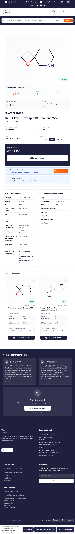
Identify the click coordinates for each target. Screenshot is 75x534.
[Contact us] (41, 5)
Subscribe (56, 481)
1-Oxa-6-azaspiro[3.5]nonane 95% (21, 308)
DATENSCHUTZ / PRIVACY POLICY (49, 450)
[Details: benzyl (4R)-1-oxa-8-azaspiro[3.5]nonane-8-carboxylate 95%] (65, 278)
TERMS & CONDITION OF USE (48, 445)
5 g (46, 139)
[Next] (70, 309)
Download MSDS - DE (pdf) (26, 253)
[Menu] (71, 12)
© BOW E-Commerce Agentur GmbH (11, 520)
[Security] (44, 5)
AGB (40, 447)
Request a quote (61, 171)
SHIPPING (42, 440)
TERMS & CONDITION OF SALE (48, 434)
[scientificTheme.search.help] (50, 20)
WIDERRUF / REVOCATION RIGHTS (49, 452)
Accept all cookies (65, 529)
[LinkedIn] (37, 5)
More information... (7, 532)
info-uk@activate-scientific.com (14, 495)
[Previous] (5, 309)
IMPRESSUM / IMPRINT (46, 455)
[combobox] (26, 20)
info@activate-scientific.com (13, 472)
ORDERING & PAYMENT (46, 437)
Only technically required (45, 529)
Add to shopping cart (37, 158)
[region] (37, 58)
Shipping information (46, 106)
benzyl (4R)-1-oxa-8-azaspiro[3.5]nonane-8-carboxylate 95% (49, 309)
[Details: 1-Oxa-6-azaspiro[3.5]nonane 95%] (33, 278)
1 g (41, 139)
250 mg (59, 139)
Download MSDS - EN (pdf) (26, 257)
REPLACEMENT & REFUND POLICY (49, 442)
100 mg (52, 139)
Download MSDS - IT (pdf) (26, 261)
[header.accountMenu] (56, 12)
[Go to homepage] (6, 11)
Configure (28, 529)
